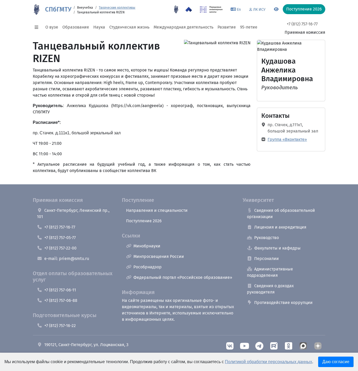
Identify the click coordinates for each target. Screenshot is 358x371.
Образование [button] (75, 27)
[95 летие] (176, 9)
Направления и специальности (157, 210)
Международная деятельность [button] (183, 27)
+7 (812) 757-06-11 (60, 289)
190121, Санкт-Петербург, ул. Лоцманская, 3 (86, 344)
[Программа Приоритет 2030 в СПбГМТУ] (188, 9)
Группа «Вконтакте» (287, 139)
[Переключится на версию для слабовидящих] (276, 9)
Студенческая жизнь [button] (129, 27)
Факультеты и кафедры (277, 248)
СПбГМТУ (58, 9)
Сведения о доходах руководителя (270, 289)
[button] (38, 27)
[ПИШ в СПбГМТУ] (211, 9)
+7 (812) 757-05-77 (60, 237)
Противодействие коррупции (283, 302)
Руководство (266, 237)
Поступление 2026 (144, 220)
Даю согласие (335, 361)
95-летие (248, 27)
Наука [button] (99, 27)
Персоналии (266, 258)
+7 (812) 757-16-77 (302, 23)
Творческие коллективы (117, 7)
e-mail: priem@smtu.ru (66, 258)
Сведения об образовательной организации (281, 213)
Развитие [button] (227, 27)
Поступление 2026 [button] (304, 9)
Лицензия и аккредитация (280, 227)
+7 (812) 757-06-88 (60, 300)
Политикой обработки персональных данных (268, 361)
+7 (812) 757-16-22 (60, 325)
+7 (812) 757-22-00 (60, 248)
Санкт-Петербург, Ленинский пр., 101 (73, 213)
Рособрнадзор (147, 266)
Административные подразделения (270, 272)
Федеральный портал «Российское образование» (182, 277)
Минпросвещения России (158, 256)
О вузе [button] (51, 27)
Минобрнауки (146, 245)
